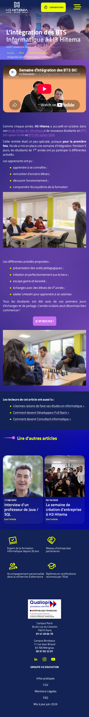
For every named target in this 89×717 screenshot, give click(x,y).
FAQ (45, 697)
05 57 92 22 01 (44, 651)
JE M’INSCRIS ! (44, 321)
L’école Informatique (38, 52)
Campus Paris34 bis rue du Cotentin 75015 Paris (44, 626)
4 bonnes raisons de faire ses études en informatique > (48, 405)
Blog (21, 52)
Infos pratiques (45, 678)
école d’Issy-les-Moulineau (26, 130)
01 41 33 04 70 (44, 634)
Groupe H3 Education (44, 667)
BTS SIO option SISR (41, 135)
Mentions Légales (46, 691)
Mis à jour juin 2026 (46, 704)
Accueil (10, 52)
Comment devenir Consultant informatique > (42, 419)
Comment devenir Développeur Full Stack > (41, 412)
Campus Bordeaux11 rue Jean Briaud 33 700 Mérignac (44, 644)
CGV (45, 685)
